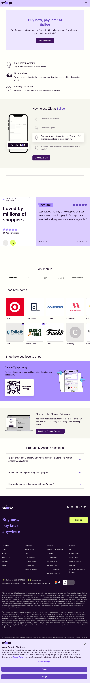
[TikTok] (80, 507)
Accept (44, 677)
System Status (73, 557)
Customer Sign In (30, 565)
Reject (44, 669)
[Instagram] (76, 507)
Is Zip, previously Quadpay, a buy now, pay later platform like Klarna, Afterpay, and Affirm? (40, 459)
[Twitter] (72, 507)
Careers (4, 553)
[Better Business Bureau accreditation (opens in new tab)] (69, 582)
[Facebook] (68, 507)
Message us (36, 580)
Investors (5, 561)
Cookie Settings (44, 661)
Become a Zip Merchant (55, 549)
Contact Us (6, 557)
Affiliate (49, 553)
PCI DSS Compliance (54, 569)
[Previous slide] (5, 243)
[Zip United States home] (6, 3)
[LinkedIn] (84, 507)
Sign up (78, 520)
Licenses (72, 565)
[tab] (58, 118)
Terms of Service (75, 561)
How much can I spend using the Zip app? (28, 472)
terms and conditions (61, 601)
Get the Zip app (45, 40)
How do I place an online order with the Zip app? (31, 484)
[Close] (84, 644)
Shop (26, 553)
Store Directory (30, 557)
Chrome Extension (31, 561)
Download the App (31, 569)
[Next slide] (13, 243)
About (4, 549)
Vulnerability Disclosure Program (77, 570)
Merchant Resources (53, 573)
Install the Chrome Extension (50, 431)
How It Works (29, 549)
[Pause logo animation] (80, 278)
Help (70, 549)
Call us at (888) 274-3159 (15, 580)
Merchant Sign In (52, 565)
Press (4, 565)
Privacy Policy (74, 553)
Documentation (52, 557)
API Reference (52, 561)
